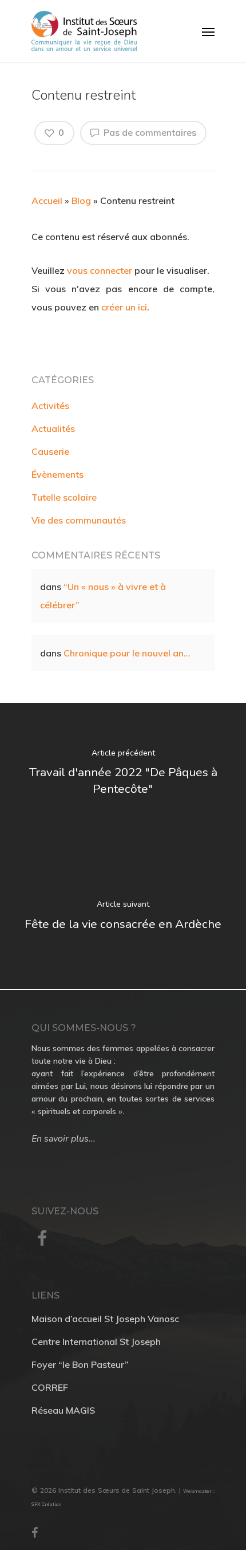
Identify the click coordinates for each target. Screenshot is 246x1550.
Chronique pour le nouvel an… (127, 653)
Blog (81, 200)
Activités (50, 405)
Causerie (50, 451)
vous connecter (99, 270)
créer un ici (124, 307)
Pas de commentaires (148, 132)
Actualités (53, 428)
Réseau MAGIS (63, 1410)
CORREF (49, 1387)
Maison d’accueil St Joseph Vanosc (105, 1318)
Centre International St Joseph (96, 1341)
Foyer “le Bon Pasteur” (80, 1364)
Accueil (46, 200)
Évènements (57, 474)
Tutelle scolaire (64, 497)
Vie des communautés (78, 520)
